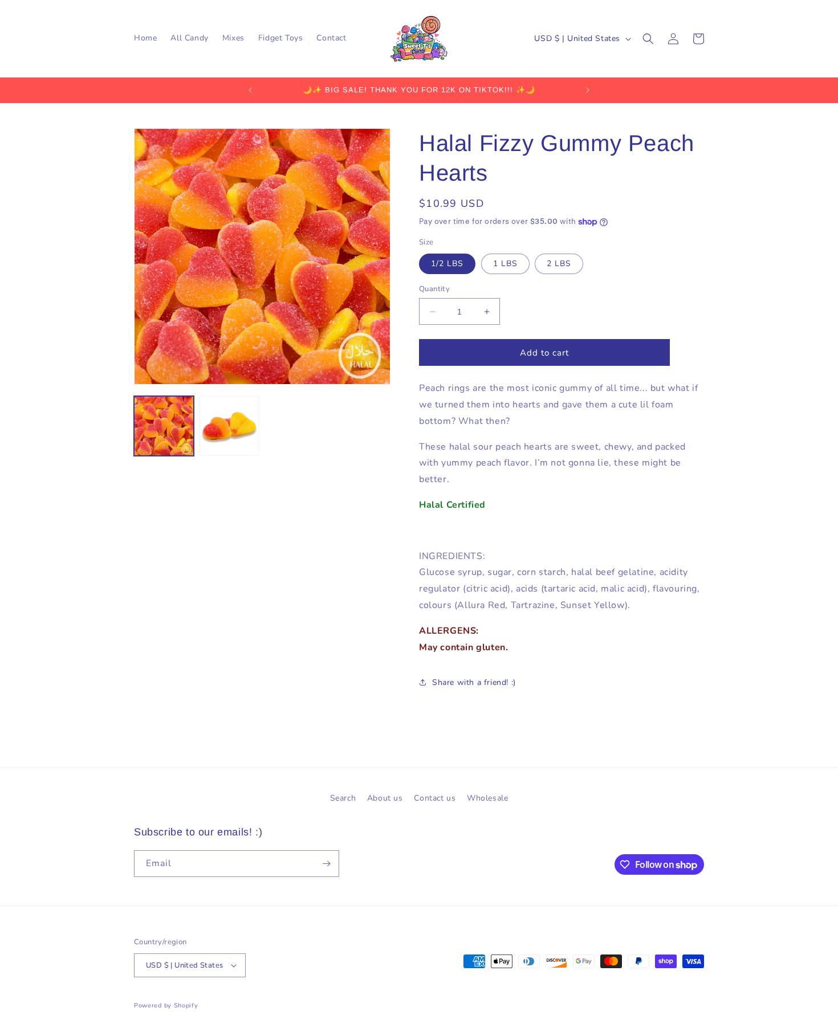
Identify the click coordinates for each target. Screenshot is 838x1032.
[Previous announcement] (250, 90)
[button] (648, 38)
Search (343, 798)
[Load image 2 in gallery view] (229, 426)
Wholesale (487, 798)
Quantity (434, 289)
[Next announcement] (587, 90)
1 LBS (505, 263)
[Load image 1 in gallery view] (164, 426)
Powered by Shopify (166, 1005)
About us (385, 798)
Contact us (434, 798)
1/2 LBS (447, 263)
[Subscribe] (326, 863)
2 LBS (559, 263)
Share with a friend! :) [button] (474, 682)
